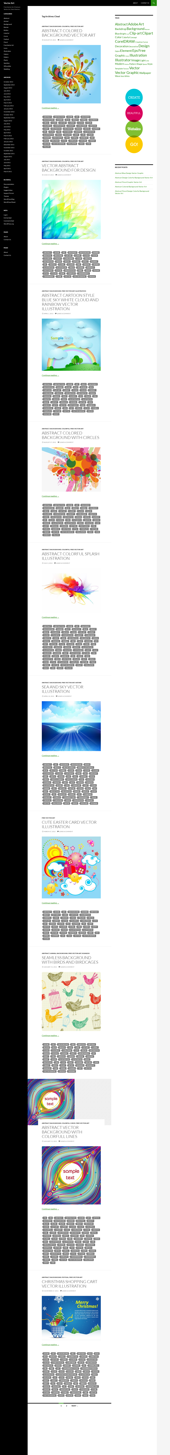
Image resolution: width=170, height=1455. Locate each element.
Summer (55, 936)
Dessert (67, 1365)
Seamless (86, 953)
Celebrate (93, 120)
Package (84, 1380)
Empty (73, 1053)
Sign (65, 408)
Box (91, 387)
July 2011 (7, 159)
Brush (46, 632)
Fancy (46, 1056)
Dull (75, 776)
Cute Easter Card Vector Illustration (69, 824)
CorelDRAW (82, 126)
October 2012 (8, 115)
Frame (87, 396)
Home (54, 1059)
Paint (66, 653)
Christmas (94, 1356)
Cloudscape (48, 773)
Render (77, 791)
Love (63, 1062)
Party (46, 1383)
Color (88, 123)
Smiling (46, 1389)
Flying (72, 927)
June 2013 (7, 94)
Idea (45, 1242)
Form (87, 644)
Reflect (88, 1248)
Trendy (92, 141)
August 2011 (8, 156)
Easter (60, 924)
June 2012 (7, 127)
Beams (87, 764)
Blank (68, 387)
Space (46, 141)
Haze (72, 782)
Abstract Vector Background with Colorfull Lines (62, 1132)
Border (83, 387)
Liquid (90, 135)
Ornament (90, 1245)
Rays (45, 791)
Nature (82, 402)
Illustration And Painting (66, 1374)
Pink (67, 138)
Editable (76, 261)
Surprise (56, 1392)
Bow (97, 1353)
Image (59, 135)
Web (88, 144)
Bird (73, 1044)
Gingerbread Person (89, 1368)
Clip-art (63, 123)
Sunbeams (88, 794)
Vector (46, 144)
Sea (54, 794)
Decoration (56, 129)
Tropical (47, 800)
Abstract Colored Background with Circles (70, 435)
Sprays (92, 659)
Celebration (85, 915)
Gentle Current (57, 779)
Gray (65, 782)
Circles (65, 632)
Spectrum (55, 141)
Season (82, 933)
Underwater (78, 800)
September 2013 (9, 85)
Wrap (78, 1395)
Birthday (94, 912)
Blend (62, 1224)
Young (46, 939)
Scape (94, 791)
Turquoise (58, 800)
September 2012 (9, 118)
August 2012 (8, 121)
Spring (46, 936)
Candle (62, 1356)
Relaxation (66, 791)
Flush (79, 644)
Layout (54, 402)
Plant (63, 1065)
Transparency (83, 273)
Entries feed (7, 218)
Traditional (76, 1392)
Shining (72, 794)
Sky (71, 408)
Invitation (48, 1062)
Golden (70, 1371)
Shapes (92, 1251)
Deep (45, 776)
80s (51, 1218)
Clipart (72, 123)
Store (94, 1389)
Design (78, 129)
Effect (85, 261)
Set (64, 1386)
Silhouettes (55, 1254)
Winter (69, 1395)
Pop (72, 1248)
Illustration (89, 132)
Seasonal (56, 1386)
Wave (82, 144)
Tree (85, 1392)
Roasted (92, 1383)
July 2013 (7, 91)
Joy (55, 1377)
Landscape (76, 785)
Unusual (89, 800)
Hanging (90, 1056)
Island (59, 785)
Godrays (47, 782)
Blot (68, 629)
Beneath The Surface (85, 767)
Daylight (93, 773)
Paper (92, 1380)
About (135, 3)
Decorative (68, 129)
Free (58, 132)
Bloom (46, 1047)
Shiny (91, 933)
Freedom (61, 1056)
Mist (54, 788)
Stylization (63, 662)
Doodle (55, 1053)
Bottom (54, 770)
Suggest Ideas (8, 190)
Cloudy (59, 773)
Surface (57, 797)
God (81, 779)
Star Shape (85, 1389)
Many (71, 1062)
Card (65, 915)
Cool (67, 1230)
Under (67, 800)
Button (6, 30)
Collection (92, 1359)
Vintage (92, 276)
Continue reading (50, 108)
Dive (68, 776)
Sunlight (47, 797)
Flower (71, 264)
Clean (54, 123)
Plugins (6, 187)
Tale (69, 936)
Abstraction (59, 117)
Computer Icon (57, 1362)
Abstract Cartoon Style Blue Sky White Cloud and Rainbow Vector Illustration (70, 302)
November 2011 (9, 148)
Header (46, 523)
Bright (75, 120)
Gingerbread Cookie (70, 1368)
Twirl (59, 276)
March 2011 (8, 171)
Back (84, 384)
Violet (79, 665)
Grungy (76, 647)
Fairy (90, 924)
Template (73, 141)
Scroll (66, 1251)
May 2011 (7, 165)
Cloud (80, 123)
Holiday (56, 930)
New (90, 402)
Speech (78, 408)
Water (90, 411)
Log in (6, 215)
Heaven (56, 399)
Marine (46, 788)
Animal (53, 953)
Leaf (97, 523)
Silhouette (48, 659)
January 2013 (8, 109)
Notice (63, 405)
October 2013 (8, 82)
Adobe (70, 117)
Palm (88, 788)
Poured (47, 656)
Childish (82, 918)
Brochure (58, 255)
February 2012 (9, 139)
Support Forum (9, 193)
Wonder (94, 803)
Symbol (95, 408)
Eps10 (92, 776)
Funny (86, 927)
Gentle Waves (72, 779)
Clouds (95, 770)
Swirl (62, 273)
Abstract (46, 26)
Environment (84, 1053)
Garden (71, 1056)
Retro (71, 1065)
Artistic (96, 1218)
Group (86, 1371)
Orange (80, 1245)
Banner (60, 120)
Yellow (47, 147)
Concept (71, 126)
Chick (56, 918)
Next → (75, 1406)
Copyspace (69, 773)
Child (73, 918)
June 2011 (7, 162)
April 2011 (7, 168)
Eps (45, 132)
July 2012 (7, 124)
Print (80, 270)
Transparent (49, 276)
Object (54, 1380)
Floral (61, 264)
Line (83, 135)
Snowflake (65, 1389)
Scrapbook (48, 408)
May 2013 (7, 97)
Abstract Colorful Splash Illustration (70, 556)
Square (96, 270)
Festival (54, 644)
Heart (46, 1059)
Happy (94, 927)
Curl (45, 1233)
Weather (47, 414)
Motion (71, 1245)
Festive (46, 927)
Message (64, 402)
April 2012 (7, 133)
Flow (52, 132)
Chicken (65, 918)
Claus (46, 1359)
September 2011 (9, 153)
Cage (70, 1047)
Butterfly (56, 915)
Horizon (89, 782)
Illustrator (48, 135)
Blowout (76, 629)
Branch (62, 1047)
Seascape (62, 794)
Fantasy (53, 264)
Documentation (9, 184)
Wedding (71, 1071)
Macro (69, 1377)
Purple (74, 138)
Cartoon (47, 390)
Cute (95, 921)
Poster (58, 270)
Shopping (80, 1386)
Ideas (64, 399)
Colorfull (48, 1230)
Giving (46, 1371)
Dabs (63, 638)
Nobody (47, 405)
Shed (87, 656)
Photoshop (57, 138)
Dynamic (47, 1236)
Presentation (70, 270)
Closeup (73, 1359)
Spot (84, 659)
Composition (59, 126)
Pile (53, 1383)
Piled (60, 1383)
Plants (6, 60)
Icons (5, 48)
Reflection (55, 791)
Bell (73, 1353)
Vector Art (9, 3)
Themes (6, 196)
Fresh (46, 779)
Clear (79, 770)
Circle (46, 123)
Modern (47, 138)
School (47, 794)
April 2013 (7, 100)
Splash (76, 659)
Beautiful (47, 255)
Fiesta (55, 927)
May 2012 (7, 130)
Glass (54, 1371)
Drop (65, 396)
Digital (87, 129)
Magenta (47, 653)
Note (55, 405)
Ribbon (83, 1383)
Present (68, 1383)
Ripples (85, 791)
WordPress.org (9, 224)
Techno (54, 1257)
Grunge (96, 264)
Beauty (57, 767)
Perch (55, 1065)
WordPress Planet (9, 202)
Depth (53, 776)
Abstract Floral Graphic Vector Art (128, 182)
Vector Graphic (59, 144)
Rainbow (84, 138)
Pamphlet (90, 267)
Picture (86, 653)
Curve (46, 129)
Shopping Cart (92, 1386)
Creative (93, 126)
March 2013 (8, 103)
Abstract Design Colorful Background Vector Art (134, 178)
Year (92, 1395)
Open (96, 1062)
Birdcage (81, 1044)
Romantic (90, 1065)
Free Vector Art (77, 26)
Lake (67, 785)
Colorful (66, 26)
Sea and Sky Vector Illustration (62, 689)
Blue (67, 120)
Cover (79, 258)
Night (46, 1380)
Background (55, 26)
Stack (75, 1389)
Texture (83, 141)
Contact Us (145, 3)
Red (92, 138)
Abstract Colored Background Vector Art (69, 33)
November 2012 (9, 112)
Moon (85, 1377)
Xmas (85, 1395)
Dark (79, 773)
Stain (46, 662)
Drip (73, 641)
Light (76, 135)
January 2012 (8, 142)
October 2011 (8, 151)
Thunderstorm (69, 797)
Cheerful (47, 918)
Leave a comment (66, 40)
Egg (68, 924)
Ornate (46, 1065)
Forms (62, 1239)
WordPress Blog (9, 199)
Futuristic (68, 132)
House (64, 930)
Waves (75, 803)
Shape (88, 270)
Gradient (78, 1239)
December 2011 (9, 145)
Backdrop (86, 117)
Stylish (54, 273)
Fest (45, 644)
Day (85, 773)
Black (46, 1224)
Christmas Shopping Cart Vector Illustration (69, 1284)
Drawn (56, 396)
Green (97, 1239)
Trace (93, 662)
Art (77, 117)
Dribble (65, 641)
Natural (62, 788)
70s (45, 1218)
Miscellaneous (49, 1245)
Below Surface (69, 767)
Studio (46, 1392)
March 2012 (8, 136)
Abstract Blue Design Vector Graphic (129, 173)
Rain (83, 405)
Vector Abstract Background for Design (69, 168)
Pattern (74, 526)
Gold (62, 1371)
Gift (58, 1368)
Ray (94, 788)
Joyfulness (78, 650)
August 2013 (8, 88)
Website (47, 535)
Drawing (47, 396)
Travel (94, 797)
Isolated (67, 135)
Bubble (83, 120)
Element (96, 129)
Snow (55, 1389)
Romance (80, 1065)
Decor (84, 1050)
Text (80, 1068)
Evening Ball (93, 1365)
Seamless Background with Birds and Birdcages (70, 960)
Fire (45, 1368)
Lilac (95, 650)
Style (64, 141)
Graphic (78, 132)
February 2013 (9, 106)
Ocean (80, 788)
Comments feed (9, 221)
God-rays (90, 779)
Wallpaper (72, 144)
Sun (63, 936)
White (56, 414)
